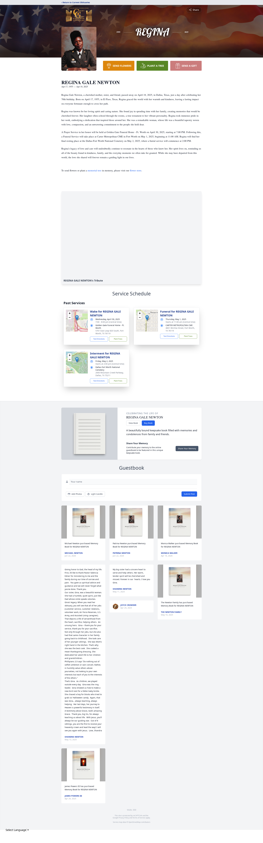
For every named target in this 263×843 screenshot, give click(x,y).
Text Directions (99, 339)
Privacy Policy (124, 818)
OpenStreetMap (134, 822)
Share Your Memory (187, 448)
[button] (77, 318)
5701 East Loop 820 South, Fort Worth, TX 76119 (109, 332)
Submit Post (189, 494)
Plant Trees (118, 339)
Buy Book (148, 423)
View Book (133, 423)
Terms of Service (139, 818)
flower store (135, 170)
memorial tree (94, 170)
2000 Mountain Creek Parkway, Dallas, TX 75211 (109, 374)
